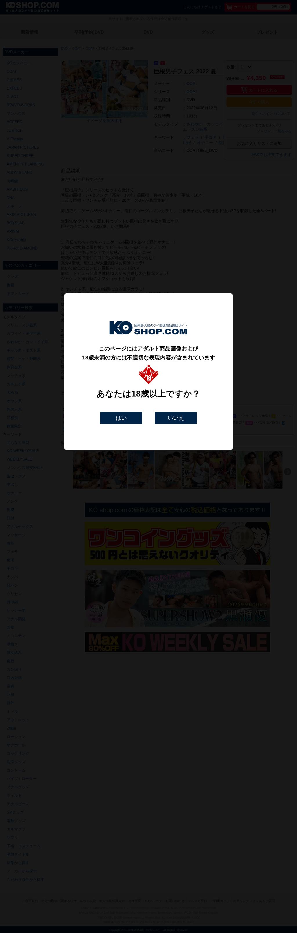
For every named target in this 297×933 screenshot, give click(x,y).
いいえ (176, 418)
